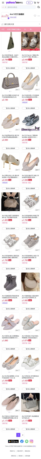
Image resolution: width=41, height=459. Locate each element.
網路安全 (13, 456)
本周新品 (26, 29)
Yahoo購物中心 (14, 2)
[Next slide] (18, 41)
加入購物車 (11, 68)
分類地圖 (27, 456)
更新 (34, 446)
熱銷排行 (32, 29)
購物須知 (27, 451)
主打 (3, 29)
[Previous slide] (2, 41)
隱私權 (20, 456)
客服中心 (12, 451)
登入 (29, 3)
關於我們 (20, 451)
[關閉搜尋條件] (6, 7)
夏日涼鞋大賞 (9, 24)
